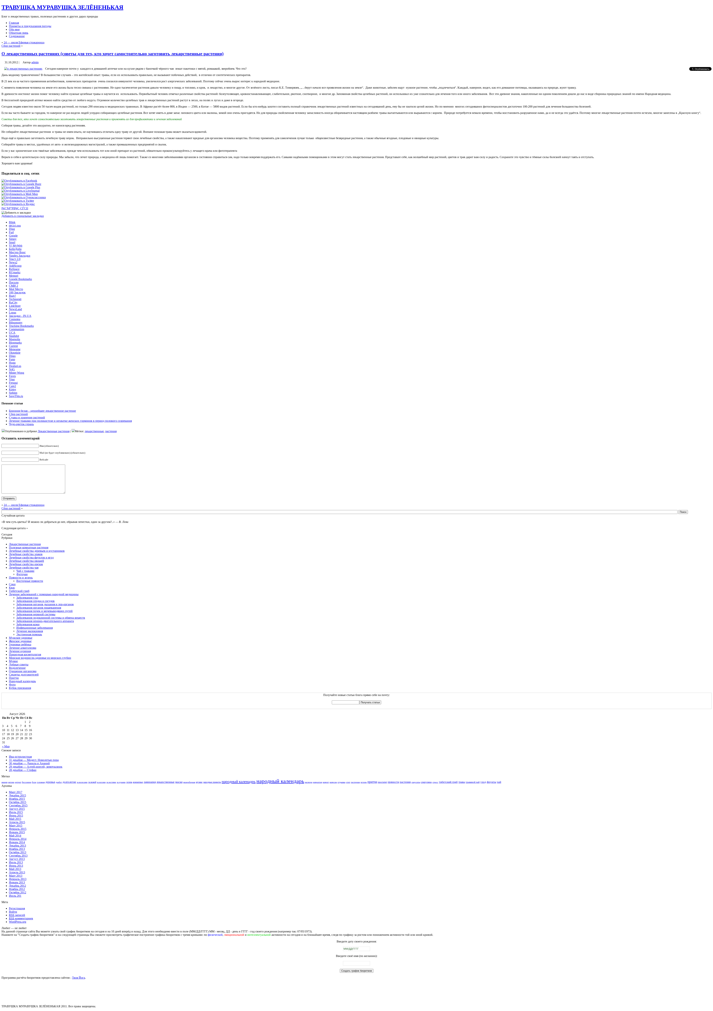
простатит (382, 782)
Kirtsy (12, 389)
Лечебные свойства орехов (26, 564)
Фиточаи (22, 574)
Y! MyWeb (15, 245)
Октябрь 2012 (17, 892)
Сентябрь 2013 (18, 855)
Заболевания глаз (27, 597)
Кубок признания (20, 687)
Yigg (12, 379)
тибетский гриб (448, 781)
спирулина (426, 782)
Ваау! (12, 295)
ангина (11, 782)
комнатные (138, 782)
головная (41, 782)
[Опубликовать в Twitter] (17, 200)
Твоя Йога (78, 977)
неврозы (333, 782)
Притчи (14, 677)
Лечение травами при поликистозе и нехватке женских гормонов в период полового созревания (70, 420)
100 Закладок (17, 292)
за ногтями (111, 782)
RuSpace (14, 269)
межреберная (189, 782)
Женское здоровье (20, 641)
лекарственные (94, 431)
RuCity (13, 302)
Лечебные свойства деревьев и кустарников (37, 550)
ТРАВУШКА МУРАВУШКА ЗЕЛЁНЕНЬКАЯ (62, 7)
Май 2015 (15, 818)
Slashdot (14, 335)
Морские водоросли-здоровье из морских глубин (40, 657)
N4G (12, 369)
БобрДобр (15, 249)
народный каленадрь (239, 781)
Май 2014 (15, 835)
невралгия (317, 782)
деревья (50, 781)
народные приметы (212, 782)
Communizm (16, 329)
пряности (393, 781)
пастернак (355, 782)
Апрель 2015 (17, 822)
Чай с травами (25, 570)
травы (461, 781)
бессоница (26, 782)
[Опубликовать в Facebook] (19, 180)
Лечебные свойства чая (23, 567)
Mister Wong (16, 372)
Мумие (13, 661)
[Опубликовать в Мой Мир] (19, 194)
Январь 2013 (17, 882)
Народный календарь (22, 681)
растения (111, 431)
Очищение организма (22, 671)
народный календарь (280, 781)
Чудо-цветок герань (21, 424)
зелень (129, 782)
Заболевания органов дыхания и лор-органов (45, 604)
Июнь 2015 (16, 815)
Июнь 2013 (16, 865)
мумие (199, 782)
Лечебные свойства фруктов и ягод (31, 557)
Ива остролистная (20, 756)
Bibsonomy (15, 322)
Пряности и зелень (21, 577)
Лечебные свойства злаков (26, 554)
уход (483, 781)
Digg (12, 229)
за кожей (92, 782)
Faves (12, 376)
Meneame (14, 349)
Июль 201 (15, 895)
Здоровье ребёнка (20, 644)
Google (13, 235)
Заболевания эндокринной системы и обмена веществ (50, 617)
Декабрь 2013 (17, 845)
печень (364, 782)
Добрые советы (18, 664)
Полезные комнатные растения (28, 547)
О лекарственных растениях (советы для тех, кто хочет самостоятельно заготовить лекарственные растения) (112, 53)
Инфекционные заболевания (34, 627)
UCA (12, 332)
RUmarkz (14, 272)
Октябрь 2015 (17, 802)
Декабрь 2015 (17, 795)
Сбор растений (10, 45)
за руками (121, 782)
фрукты (491, 781)
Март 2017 (15, 792)
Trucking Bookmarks (21, 325)
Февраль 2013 (17, 879)
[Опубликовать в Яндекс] (18, 204)
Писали (14, 282)
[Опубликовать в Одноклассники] (23, 197)
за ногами (101, 782)
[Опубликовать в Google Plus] (20, 187)
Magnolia (14, 339)
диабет (59, 782)
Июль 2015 (16, 812)
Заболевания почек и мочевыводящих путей (44, 611)
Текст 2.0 (14, 259)
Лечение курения (20, 651)
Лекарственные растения (53, 431)
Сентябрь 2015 (18, 805)
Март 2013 (15, 875)
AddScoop (15, 265)
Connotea (14, 319)
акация (4, 782)
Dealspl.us (15, 366)
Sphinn (13, 392)
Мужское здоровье (20, 637)
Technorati (15, 299)
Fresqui (13, 382)
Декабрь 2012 (17, 885)
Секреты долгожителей (24, 674)
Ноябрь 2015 (17, 798)
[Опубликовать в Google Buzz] (21, 184)
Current (13, 346)
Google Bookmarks (20, 279)
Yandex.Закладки (19, 255)
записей (17, 915)
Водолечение (17, 667)
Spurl (12, 242)
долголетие (69, 781)
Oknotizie (14, 352)
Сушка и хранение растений (27, 417)
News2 (13, 262)
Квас (12, 587)
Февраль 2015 (17, 828)
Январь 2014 (17, 842)
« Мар (6, 746)
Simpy (13, 239)
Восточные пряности (29, 580)
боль (34, 782)
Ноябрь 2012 (17, 889)
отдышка (341, 782)
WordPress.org (17, 921)
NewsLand (15, 309)
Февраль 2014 (17, 838)
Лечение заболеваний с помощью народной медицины (44, 594)
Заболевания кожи (28, 624)
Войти (13, 911)
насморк (308, 782)
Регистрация (17, 908)
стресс (435, 782)
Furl (11, 232)
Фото (12, 684)
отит (348, 782)
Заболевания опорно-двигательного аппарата (45, 621)
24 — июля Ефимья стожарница (24, 42)
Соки (12, 584)
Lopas (12, 312)
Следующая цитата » (14, 528)
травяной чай (473, 782)
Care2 (12, 386)
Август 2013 (17, 859)
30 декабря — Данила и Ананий (29, 763)
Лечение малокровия (29, 631)
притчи (372, 782)
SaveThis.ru (16, 396)
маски (179, 781)
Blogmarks (15, 342)
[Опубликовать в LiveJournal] (20, 190)
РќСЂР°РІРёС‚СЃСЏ (14, 208)
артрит (18, 782)
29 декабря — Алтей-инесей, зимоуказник (35, 766)
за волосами (82, 782)
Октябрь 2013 (17, 852)
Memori (13, 275)
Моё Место (16, 289)
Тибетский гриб (19, 591)
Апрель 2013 (17, 872)
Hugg (12, 362)
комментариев (21, 918)
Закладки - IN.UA (20, 315)
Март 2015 (15, 825)
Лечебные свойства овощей (26, 560)
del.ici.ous (15, 225)
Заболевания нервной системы (35, 614)
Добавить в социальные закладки (22, 216)
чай (499, 781)
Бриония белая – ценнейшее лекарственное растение (42, 410)
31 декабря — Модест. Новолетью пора (34, 760)
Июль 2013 (16, 862)
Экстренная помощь (29, 634)
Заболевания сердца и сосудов (35, 601)
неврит (326, 782)
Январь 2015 (17, 832)
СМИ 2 (13, 285)
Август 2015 (17, 808)
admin (35, 62)
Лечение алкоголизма (22, 647)
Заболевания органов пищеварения (38, 607)
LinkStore (15, 305)
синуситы (415, 782)
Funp (12, 359)
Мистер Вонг (17, 252)
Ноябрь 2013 (17, 849)
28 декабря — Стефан (22, 770)
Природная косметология (25, 654)
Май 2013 (15, 869)
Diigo (12, 356)
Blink (12, 222)
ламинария (150, 781)
